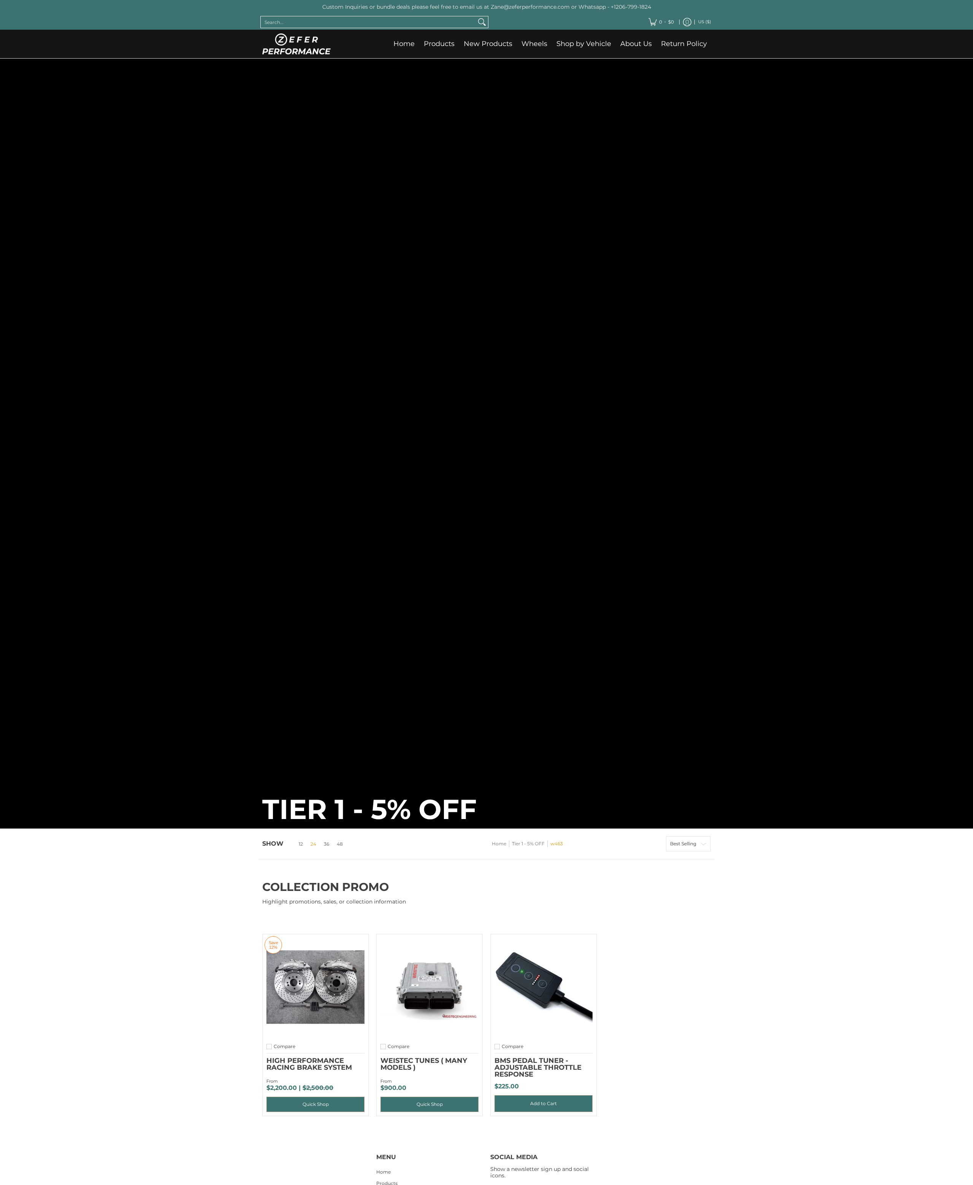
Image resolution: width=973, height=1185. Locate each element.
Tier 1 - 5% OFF (528, 843)
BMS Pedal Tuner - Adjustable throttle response (538, 1067)
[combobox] (368, 22)
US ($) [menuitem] (704, 21)
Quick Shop (316, 1104)
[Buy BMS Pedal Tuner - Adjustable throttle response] (543, 987)
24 (313, 844)
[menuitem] (661, 22)
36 (326, 844)
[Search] (482, 22)
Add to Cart (543, 1103)
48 (340, 844)
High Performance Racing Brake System (309, 1064)
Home (499, 843)
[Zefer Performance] (296, 44)
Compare (284, 1046)
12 (301, 844)
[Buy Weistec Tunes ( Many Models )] (429, 987)
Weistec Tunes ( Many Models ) (423, 1064)
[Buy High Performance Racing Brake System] (315, 987)
